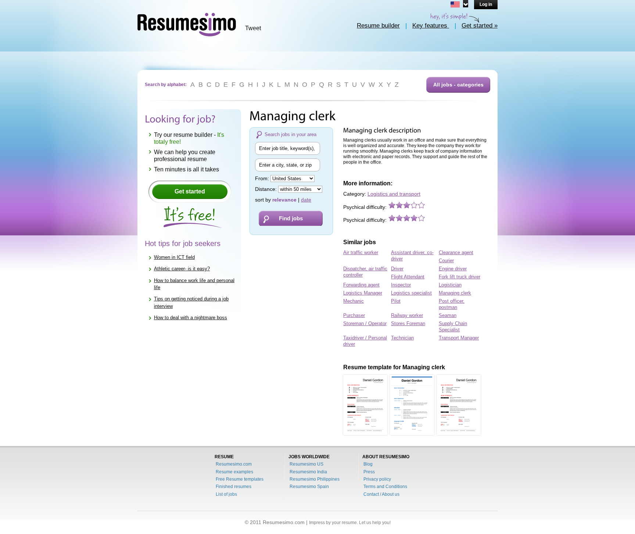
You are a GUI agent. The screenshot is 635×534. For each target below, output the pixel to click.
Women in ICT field (174, 257)
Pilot (396, 301)
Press (369, 471)
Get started (190, 191)
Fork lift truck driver (459, 277)
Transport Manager (459, 338)
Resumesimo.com (234, 464)
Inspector (401, 285)
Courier (446, 260)
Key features (430, 25)
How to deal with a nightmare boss (190, 317)
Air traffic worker (360, 252)
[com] (458, 3)
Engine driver (453, 268)
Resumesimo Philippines (315, 479)
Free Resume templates (239, 479)
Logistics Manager (362, 293)
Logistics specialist (411, 293)
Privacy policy (377, 479)
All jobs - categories (458, 85)
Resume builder (378, 25)
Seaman (447, 315)
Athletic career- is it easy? (182, 268)
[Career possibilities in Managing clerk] (365, 405)
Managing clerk (455, 293)
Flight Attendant (407, 277)
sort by (263, 200)
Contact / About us (381, 494)
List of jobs (226, 494)
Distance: (266, 189)
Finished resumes (233, 486)
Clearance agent (456, 252)
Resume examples (234, 471)
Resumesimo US (306, 464)
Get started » (480, 25)
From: (262, 178)
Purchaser (354, 315)
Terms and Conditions (385, 486)
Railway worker (407, 315)
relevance (284, 200)
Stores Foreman (408, 323)
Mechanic (353, 301)
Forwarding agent (361, 285)
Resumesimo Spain (309, 486)
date (306, 200)
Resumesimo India (308, 471)
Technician (402, 338)
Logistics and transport (393, 194)
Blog (368, 464)
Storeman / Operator (365, 323)
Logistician (450, 285)
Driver (397, 268)
